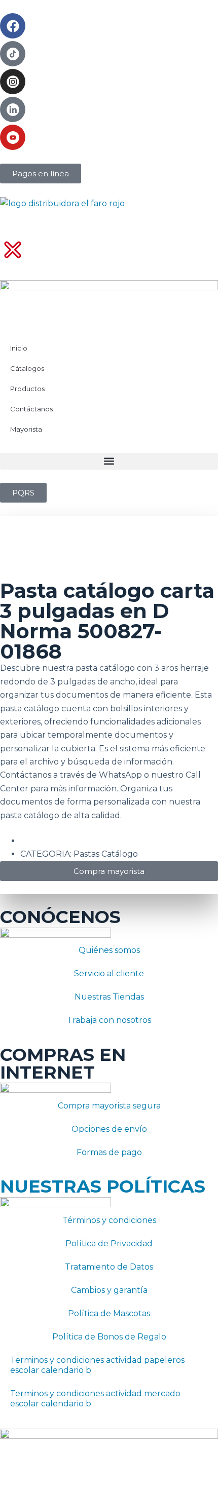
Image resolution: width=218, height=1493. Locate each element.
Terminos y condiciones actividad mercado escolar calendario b (95, 1398)
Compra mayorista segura (109, 1106)
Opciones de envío (109, 1129)
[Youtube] (12, 137)
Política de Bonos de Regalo (109, 1337)
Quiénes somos (109, 950)
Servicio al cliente (109, 973)
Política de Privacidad (109, 1243)
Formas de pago (109, 1152)
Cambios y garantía (109, 1290)
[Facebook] (12, 26)
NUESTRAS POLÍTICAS (102, 1186)
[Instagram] (12, 81)
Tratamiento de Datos (109, 1267)
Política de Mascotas (109, 1313)
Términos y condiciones (109, 1220)
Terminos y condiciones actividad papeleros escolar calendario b (97, 1365)
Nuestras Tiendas (109, 997)
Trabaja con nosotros (109, 1020)
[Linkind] (12, 109)
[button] (109, 461)
